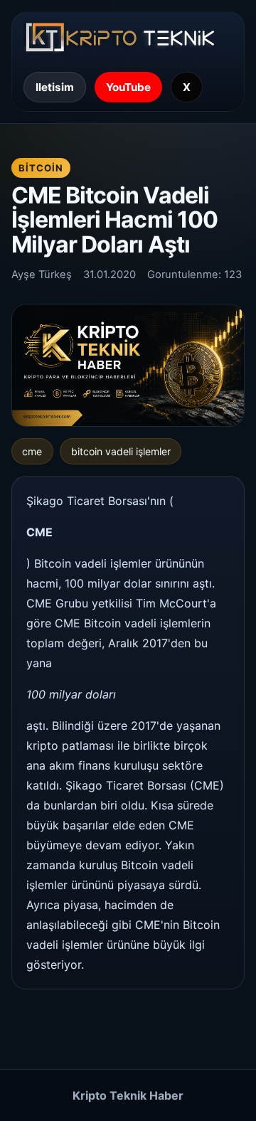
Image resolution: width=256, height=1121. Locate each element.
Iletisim (55, 87)
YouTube (128, 87)
